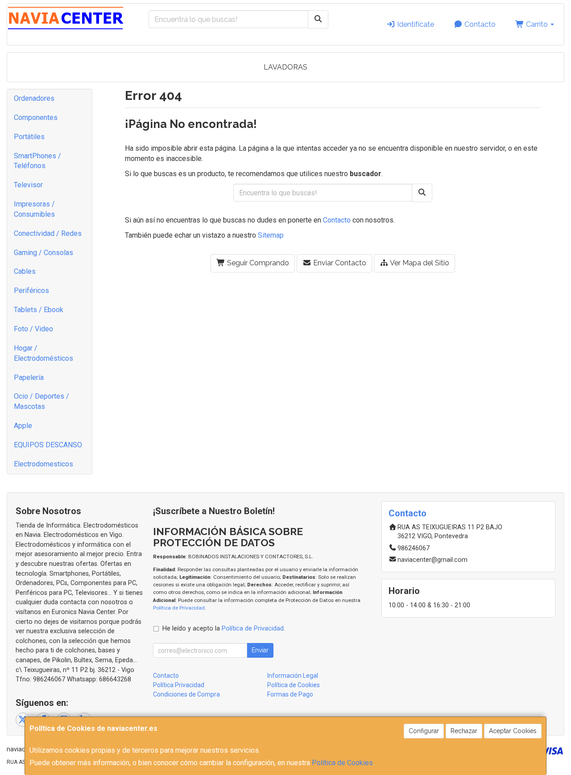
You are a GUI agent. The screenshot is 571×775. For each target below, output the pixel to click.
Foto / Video (33, 329)
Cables (25, 271)
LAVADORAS (285, 67)
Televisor (28, 185)
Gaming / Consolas (43, 252)
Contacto (479, 24)
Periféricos (31, 290)
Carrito (537, 24)
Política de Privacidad (179, 608)
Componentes (36, 117)
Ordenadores (34, 98)
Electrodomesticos (43, 464)
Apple (23, 425)
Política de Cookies (342, 763)
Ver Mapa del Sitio (419, 263)
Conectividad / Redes (48, 233)
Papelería (29, 377)
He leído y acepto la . (223, 628)
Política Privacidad (178, 684)
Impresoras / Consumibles (34, 209)
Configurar (424, 730)
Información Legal (292, 675)
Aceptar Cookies (513, 730)
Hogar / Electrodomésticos (43, 353)
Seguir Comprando (257, 263)
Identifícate (414, 24)
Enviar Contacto (338, 263)
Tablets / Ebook (38, 309)
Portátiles (29, 136)
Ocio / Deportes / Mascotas (41, 401)
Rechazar (464, 730)
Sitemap (271, 235)
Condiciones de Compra (186, 694)
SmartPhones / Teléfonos (37, 161)
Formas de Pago (290, 694)
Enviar (260, 650)
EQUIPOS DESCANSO (48, 445)
